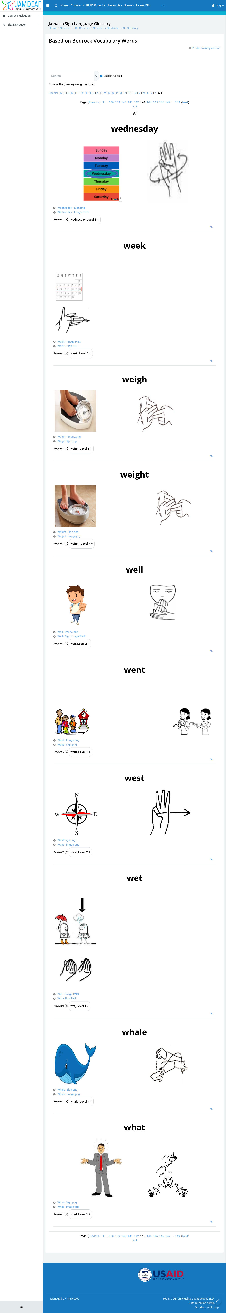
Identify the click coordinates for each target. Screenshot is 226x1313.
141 (130, 102)
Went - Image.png (68, 740)
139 (117, 102)
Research (114, 5)
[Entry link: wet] (212, 1013)
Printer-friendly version (206, 48)
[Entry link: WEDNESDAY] (212, 227)
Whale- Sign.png (67, 1089)
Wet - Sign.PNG (66, 998)
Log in (220, 5)
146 (161, 102)
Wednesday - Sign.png (71, 207)
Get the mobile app (207, 1307)
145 (155, 102)
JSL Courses (82, 28)
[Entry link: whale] (212, 1109)
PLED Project (94, 5)
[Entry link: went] (212, 759)
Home (64, 5)
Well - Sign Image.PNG (71, 636)
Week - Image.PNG (69, 341)
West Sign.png (66, 840)
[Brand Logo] (21, 5)
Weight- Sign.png (68, 532)
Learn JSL (143, 5)
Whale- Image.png (68, 1094)
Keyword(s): (61, 219)
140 (123, 102)
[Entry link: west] (212, 859)
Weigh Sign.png (67, 441)
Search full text (113, 75)
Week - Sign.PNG (67, 346)
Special (53, 93)
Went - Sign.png (67, 744)
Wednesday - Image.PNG (73, 212)
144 (149, 102)
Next (185, 102)
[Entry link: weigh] (212, 456)
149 (177, 102)
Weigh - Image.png (69, 436)
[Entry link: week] (212, 361)
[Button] (217, 1300)
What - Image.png (68, 1206)
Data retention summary (204, 1303)
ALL (135, 106)
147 (167, 102)
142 (136, 102)
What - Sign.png (67, 1202)
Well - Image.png (67, 632)
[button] (55, 5)
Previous (94, 102)
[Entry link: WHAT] (212, 1221)
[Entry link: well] (212, 651)
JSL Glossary (130, 28)
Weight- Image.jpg (68, 536)
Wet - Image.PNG (68, 994)
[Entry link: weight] (212, 551)
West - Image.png (68, 844)
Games (129, 5)
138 (111, 102)
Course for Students (105, 28)
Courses (76, 5)
